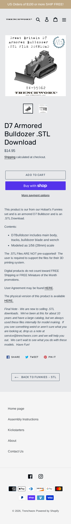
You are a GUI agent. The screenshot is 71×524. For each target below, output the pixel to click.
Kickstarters (16, 430)
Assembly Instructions (23, 419)
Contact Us (15, 451)
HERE (49, 288)
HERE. (8, 300)
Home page (16, 408)
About (12, 440)
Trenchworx (28, 510)
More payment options (35, 195)
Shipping (9, 157)
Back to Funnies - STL (39, 377)
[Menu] (64, 19)
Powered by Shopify (47, 510)
